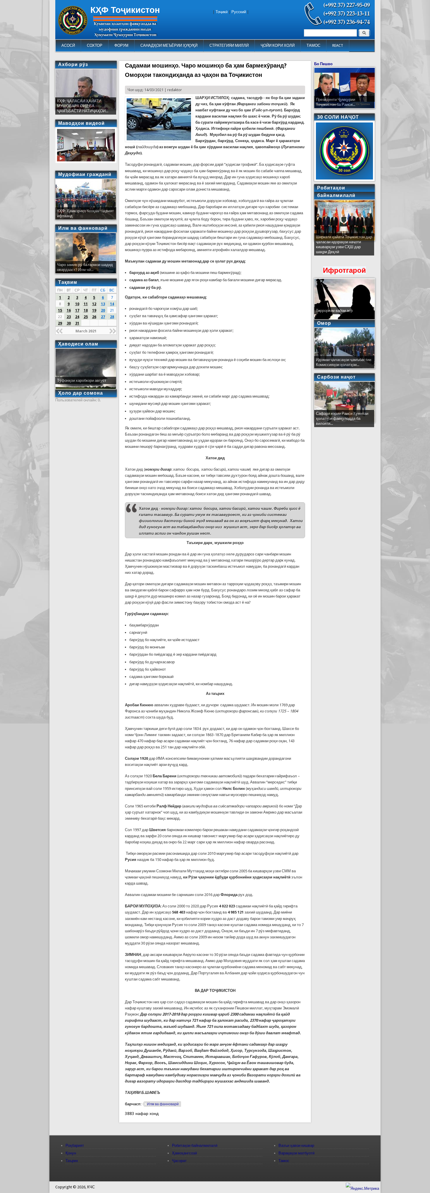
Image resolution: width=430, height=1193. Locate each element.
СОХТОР (94, 45)
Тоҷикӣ (222, 12)
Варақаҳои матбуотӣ (296, 1153)
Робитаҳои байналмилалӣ (194, 1145)
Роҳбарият (75, 1145)
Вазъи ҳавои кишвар (296, 1145)
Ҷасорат (179, 1161)
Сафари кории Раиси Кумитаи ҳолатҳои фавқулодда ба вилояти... (342, 418)
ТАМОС (313, 45)
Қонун (71, 1153)
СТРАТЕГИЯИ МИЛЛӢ (229, 45)
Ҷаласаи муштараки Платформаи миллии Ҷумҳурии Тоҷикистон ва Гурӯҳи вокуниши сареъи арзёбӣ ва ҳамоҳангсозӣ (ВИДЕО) (343, 247)
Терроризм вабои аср (334, 310)
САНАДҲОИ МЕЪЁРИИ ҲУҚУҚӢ (168, 45)
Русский (238, 12)
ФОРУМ (121, 45)
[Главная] (72, 33)
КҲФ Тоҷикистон (125, 10)
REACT (337, 45)
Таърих (72, 1161)
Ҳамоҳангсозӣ (184, 1153)
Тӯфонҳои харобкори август (81, 380)
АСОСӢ (68, 45)
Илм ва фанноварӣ (163, 1104)
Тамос (283, 1161)
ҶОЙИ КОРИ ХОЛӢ (278, 45)
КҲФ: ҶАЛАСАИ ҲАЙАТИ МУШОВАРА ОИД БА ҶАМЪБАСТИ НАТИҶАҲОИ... (82, 106)
